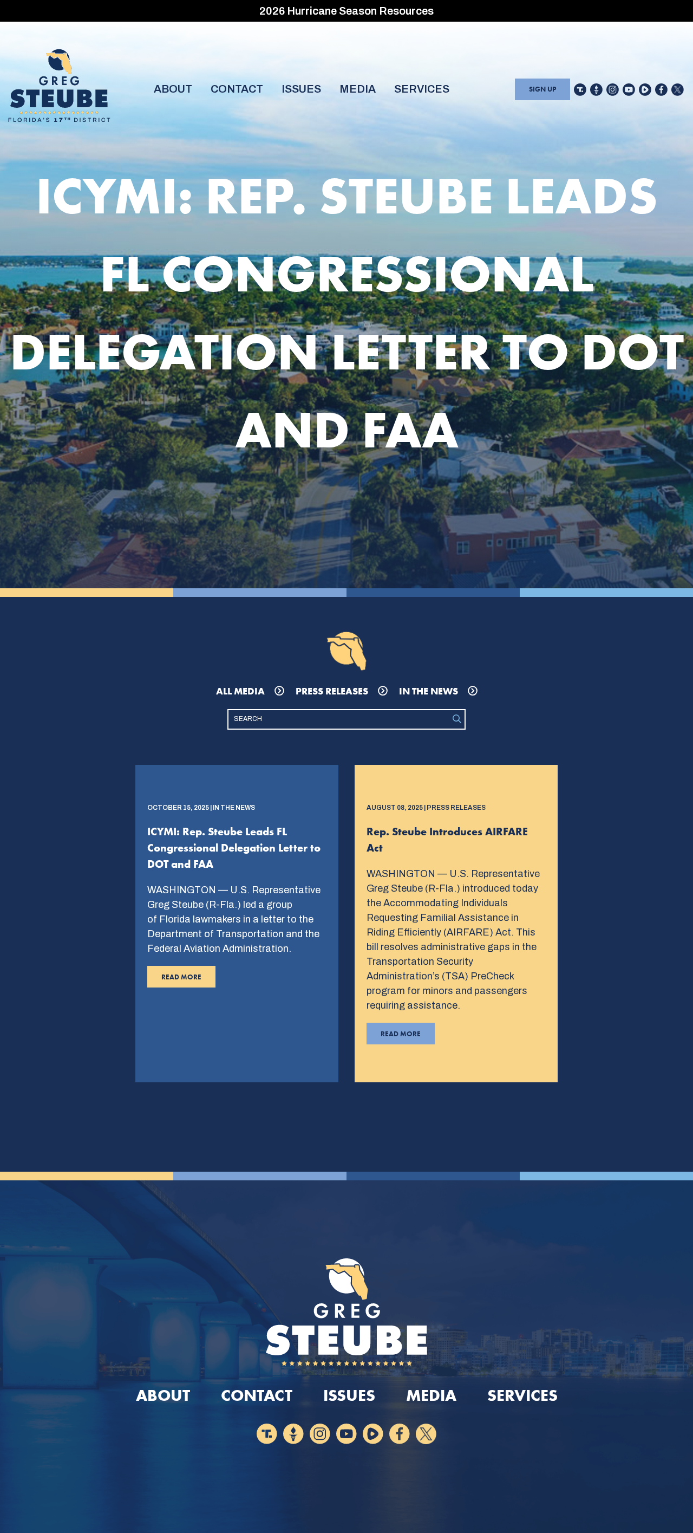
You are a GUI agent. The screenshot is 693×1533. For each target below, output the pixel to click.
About (173, 89)
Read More (174, 980)
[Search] (457, 719)
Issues (301, 89)
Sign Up (542, 89)
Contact (237, 89)
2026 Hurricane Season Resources (346, 11)
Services (421, 89)
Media (357, 89)
